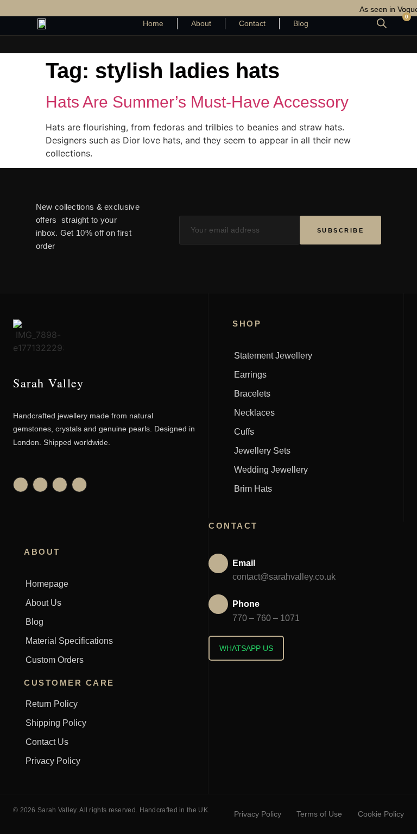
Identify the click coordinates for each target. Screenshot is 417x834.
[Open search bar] (381, 23)
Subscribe (340, 230)
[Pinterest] (59, 484)
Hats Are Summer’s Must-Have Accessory (197, 102)
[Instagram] (20, 484)
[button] (208, 44)
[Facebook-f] (40, 484)
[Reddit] (79, 484)
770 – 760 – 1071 (266, 618)
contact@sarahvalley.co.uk (284, 576)
